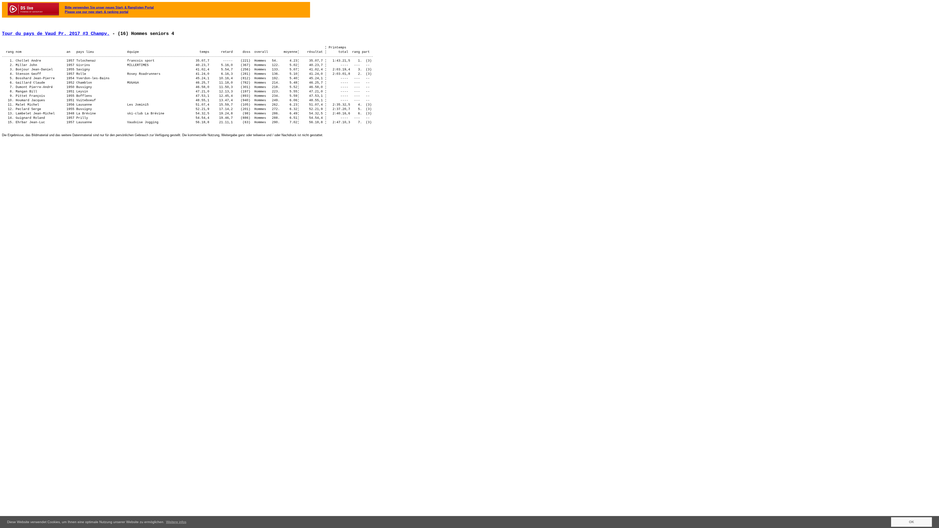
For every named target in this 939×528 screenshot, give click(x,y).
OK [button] (911, 522)
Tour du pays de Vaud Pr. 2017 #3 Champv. (56, 33)
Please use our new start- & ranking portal (96, 12)
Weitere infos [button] (176, 522)
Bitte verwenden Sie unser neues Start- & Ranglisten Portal (109, 7)
